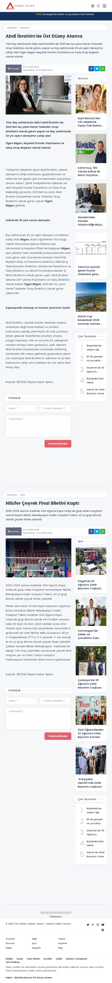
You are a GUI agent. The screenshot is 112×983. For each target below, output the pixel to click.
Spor (23, 494)
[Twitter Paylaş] (97, 68)
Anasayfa (12, 27)
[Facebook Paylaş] (91, 68)
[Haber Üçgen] (20, 5)
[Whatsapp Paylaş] (102, 68)
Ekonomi (25, 27)
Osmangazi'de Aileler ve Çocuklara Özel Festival (65, 14)
